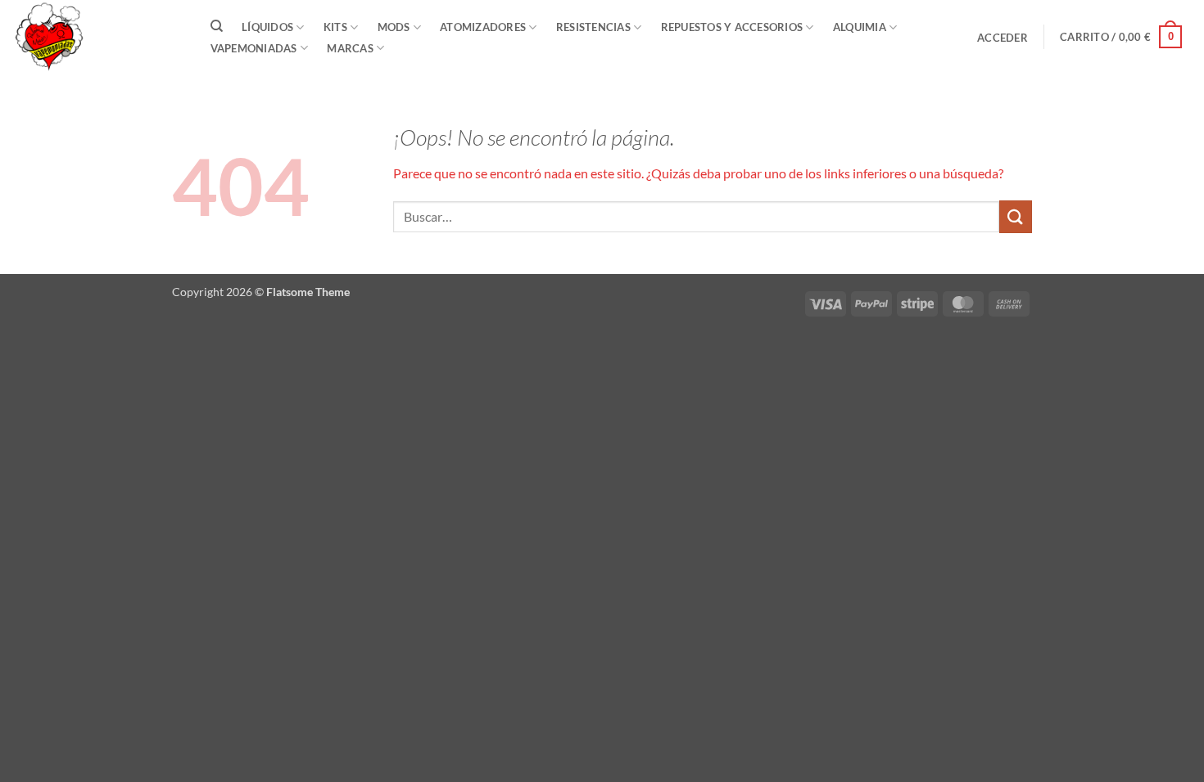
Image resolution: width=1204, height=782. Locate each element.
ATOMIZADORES (483, 27)
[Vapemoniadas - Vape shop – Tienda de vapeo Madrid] (94, 37)
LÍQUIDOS (267, 27)
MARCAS (350, 48)
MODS (394, 27)
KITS (335, 27)
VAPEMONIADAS (253, 48)
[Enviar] (1015, 216)
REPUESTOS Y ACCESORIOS (732, 27)
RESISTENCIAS (593, 27)
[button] (1003, 37)
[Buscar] (217, 26)
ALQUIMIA (859, 27)
